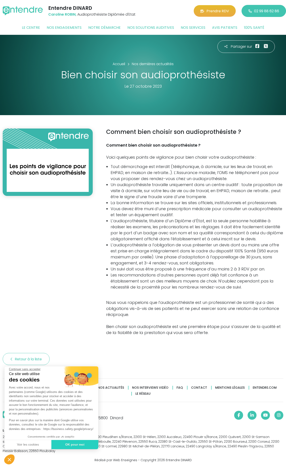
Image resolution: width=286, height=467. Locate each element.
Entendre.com (265, 388)
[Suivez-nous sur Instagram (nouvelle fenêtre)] (278, 415)
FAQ (180, 388)
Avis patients (224, 27)
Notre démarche (104, 27)
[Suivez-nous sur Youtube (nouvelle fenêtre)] (265, 415)
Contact (199, 388)
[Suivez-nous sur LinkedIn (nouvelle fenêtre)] (252, 415)
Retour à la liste (29, 359)
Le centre (31, 27)
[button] (9, 459)
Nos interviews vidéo (150, 388)
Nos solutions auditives (150, 27)
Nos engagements (64, 27)
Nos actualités (111, 388)
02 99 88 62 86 (266, 11)
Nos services (193, 27)
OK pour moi (74, 444)
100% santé (254, 27)
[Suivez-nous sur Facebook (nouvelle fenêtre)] (238, 415)
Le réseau (143, 394)
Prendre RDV (217, 11)
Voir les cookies (28, 444)
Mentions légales (230, 388)
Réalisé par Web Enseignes (116, 460)
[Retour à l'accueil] (23, 10)
